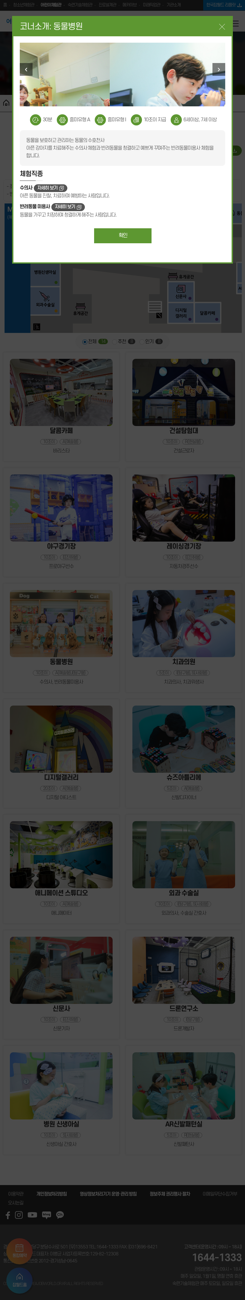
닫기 (222, 26)
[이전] (26, 69)
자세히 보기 (47, 188)
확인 (123, 235)
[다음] (218, 69)
